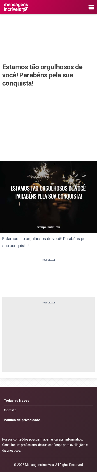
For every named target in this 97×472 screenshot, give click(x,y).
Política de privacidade (22, 420)
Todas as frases (16, 400)
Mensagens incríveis (39, 465)
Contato (10, 410)
